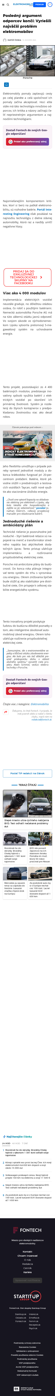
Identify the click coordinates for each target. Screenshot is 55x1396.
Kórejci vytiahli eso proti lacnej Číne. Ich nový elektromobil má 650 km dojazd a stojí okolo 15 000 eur (28, 1165)
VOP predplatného (27, 1363)
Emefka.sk (34, 1318)
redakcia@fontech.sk (41, 719)
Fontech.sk (20, 1321)
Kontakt (27, 1252)
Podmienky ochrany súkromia (27, 1343)
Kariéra (27, 1272)
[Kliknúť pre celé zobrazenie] (27, 60)
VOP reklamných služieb (27, 1375)
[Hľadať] (8, 5)
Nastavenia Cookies (27, 1347)
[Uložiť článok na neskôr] (6, 84)
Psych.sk (33, 1328)
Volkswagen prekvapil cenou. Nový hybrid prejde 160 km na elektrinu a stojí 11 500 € (27, 1176)
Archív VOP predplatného (27, 1367)
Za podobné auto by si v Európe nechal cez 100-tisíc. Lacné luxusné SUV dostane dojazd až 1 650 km (28, 1197)
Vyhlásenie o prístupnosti (27, 1351)
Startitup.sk (20, 1314)
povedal (40, 508)
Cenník (27, 1268)
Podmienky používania (27, 1359)
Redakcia (27, 1264)
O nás (27, 1260)
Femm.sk (33, 1321)
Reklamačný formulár (27, 1371)
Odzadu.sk (21, 1318)
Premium (39, 5)
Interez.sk (33, 1314)
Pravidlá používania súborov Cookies (27, 1355)
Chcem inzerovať (28, 1256)
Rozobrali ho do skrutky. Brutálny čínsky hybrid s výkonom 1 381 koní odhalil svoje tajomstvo (27, 1152)
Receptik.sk (34, 1325)
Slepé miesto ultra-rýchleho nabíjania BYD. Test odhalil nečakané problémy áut (27, 1186)
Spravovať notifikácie (27, 1280)
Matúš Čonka (14, 40)
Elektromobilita (40, 704)
